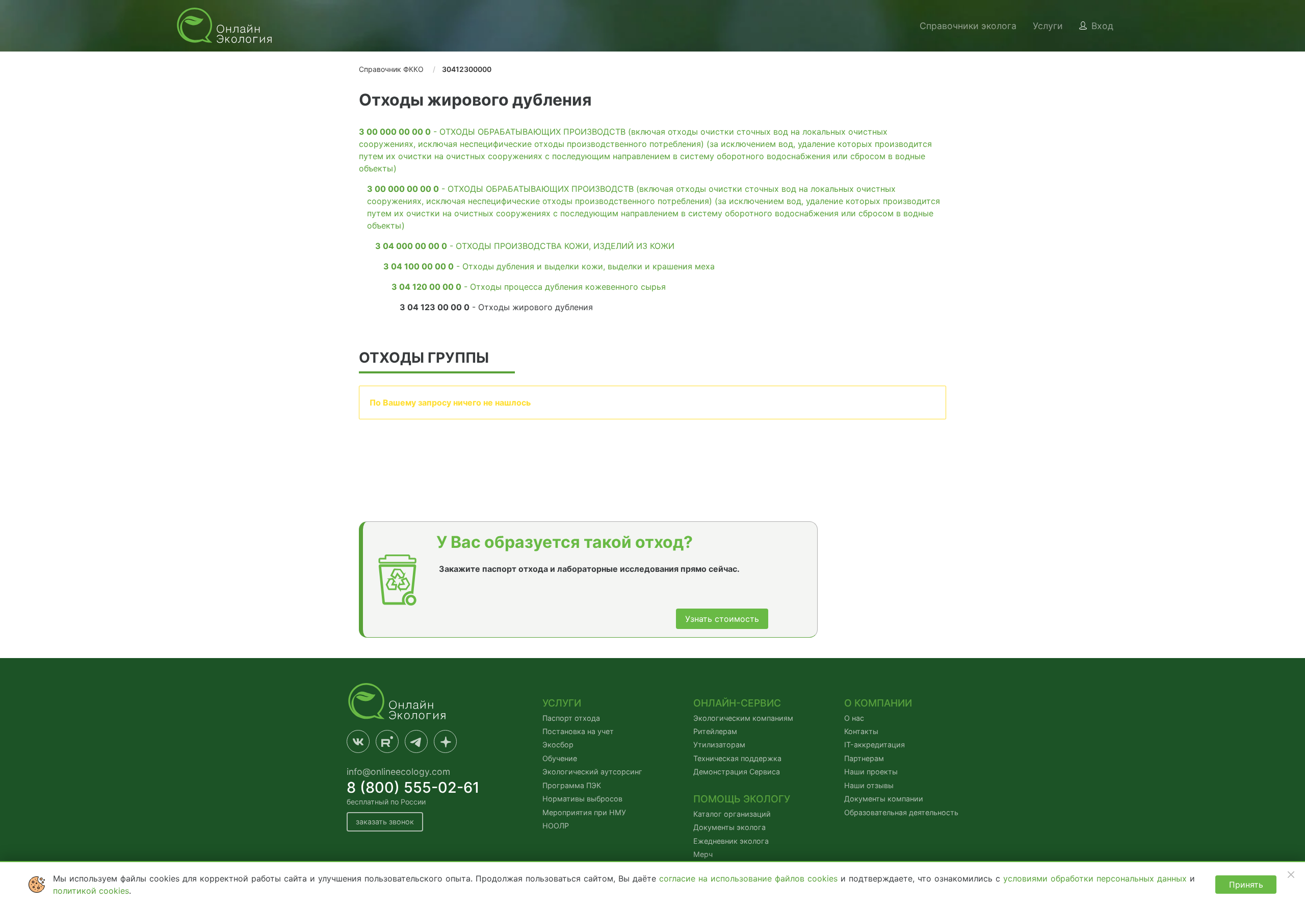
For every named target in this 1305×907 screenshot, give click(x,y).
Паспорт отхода (571, 718)
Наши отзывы (869, 785)
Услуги (1048, 25)
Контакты (861, 731)
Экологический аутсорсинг (592, 771)
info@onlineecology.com (398, 771)
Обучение (559, 758)
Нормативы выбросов (582, 798)
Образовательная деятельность (901, 812)
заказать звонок (385, 821)
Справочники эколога (968, 25)
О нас (854, 718)
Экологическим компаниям (743, 718)
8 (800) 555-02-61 (413, 787)
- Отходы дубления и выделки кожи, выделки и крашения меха (549, 266)
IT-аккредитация (874, 744)
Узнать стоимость (722, 619)
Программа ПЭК (571, 785)
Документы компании (883, 798)
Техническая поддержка (737, 758)
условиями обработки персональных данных (1096, 878)
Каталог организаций (732, 814)
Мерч (703, 854)
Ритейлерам (715, 731)
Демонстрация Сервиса (736, 771)
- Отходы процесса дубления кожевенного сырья (529, 287)
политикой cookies (91, 891)
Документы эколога (729, 827)
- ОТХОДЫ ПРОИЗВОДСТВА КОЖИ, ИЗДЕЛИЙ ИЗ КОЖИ (524, 246)
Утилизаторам (719, 744)
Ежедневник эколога (731, 841)
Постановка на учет (578, 731)
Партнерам (864, 758)
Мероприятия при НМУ (584, 812)
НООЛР (555, 825)
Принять (1246, 884)
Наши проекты (871, 771)
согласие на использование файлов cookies (750, 878)
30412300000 (466, 69)
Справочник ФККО (391, 69)
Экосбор (557, 744)
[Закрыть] (1291, 874)
